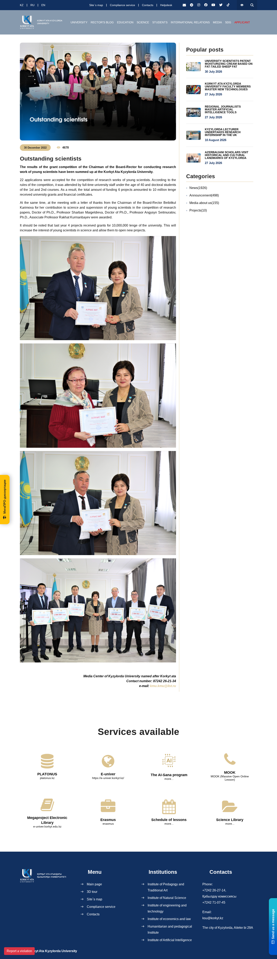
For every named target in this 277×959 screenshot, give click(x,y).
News (198, 188)
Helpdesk (166, 5)
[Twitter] (220, 5)
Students (159, 22)
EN (43, 5)
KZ (22, 5)
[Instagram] (198, 5)
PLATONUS (47, 774)
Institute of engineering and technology (167, 908)
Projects (198, 210)
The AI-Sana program (169, 775)
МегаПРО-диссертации (4, 496)
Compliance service (122, 5)
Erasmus (108, 820)
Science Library (229, 820)
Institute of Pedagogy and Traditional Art (166, 887)
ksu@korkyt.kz (212, 918)
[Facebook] (205, 5)
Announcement (204, 195)
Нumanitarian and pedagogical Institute (170, 929)
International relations (190, 22)
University (79, 22)
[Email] (184, 5)
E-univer (108, 774)
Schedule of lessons (169, 820)
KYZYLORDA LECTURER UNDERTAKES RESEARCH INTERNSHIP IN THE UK (222, 132)
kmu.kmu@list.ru (163, 686)
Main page (94, 884)
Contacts (147, 5)
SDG (228, 22)
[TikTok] (228, 5)
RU (32, 5)
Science (143, 22)
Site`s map (96, 5)
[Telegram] (191, 5)
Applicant (242, 22)
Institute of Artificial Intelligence (170, 940)
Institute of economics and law (169, 919)
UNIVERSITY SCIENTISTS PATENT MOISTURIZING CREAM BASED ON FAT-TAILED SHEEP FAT (228, 63)
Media (217, 22)
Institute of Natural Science (167, 898)
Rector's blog (102, 22)
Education (125, 22)
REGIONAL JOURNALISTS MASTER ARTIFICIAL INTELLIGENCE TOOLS (223, 109)
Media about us (204, 203)
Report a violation (19, 951)
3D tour (92, 891)
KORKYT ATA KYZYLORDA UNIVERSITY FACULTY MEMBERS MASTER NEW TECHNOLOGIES (228, 86)
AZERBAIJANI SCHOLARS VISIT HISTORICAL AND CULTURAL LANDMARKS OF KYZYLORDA (226, 155)
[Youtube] (213, 5)
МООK (229, 772)
